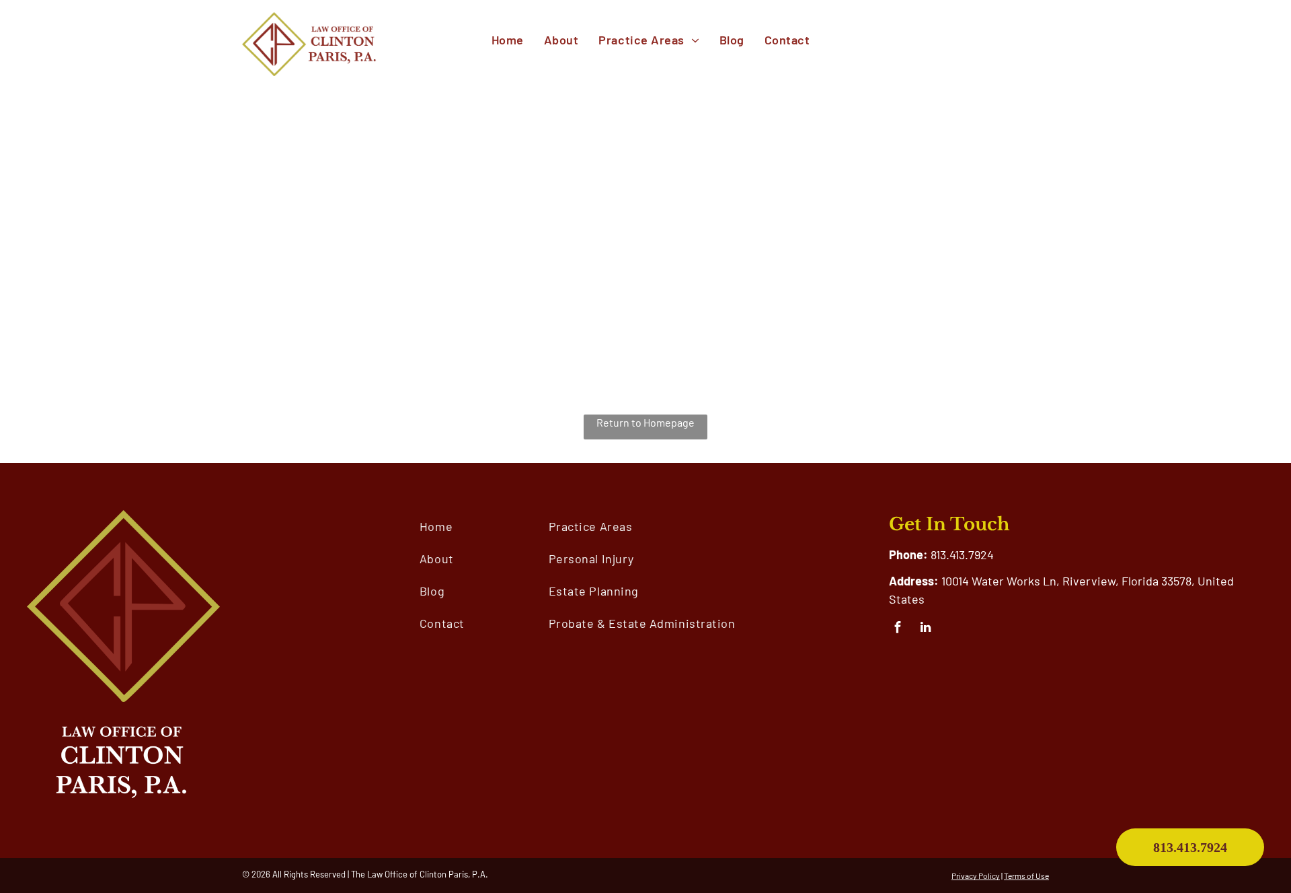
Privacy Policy (975, 875)
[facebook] (898, 629)
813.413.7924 (962, 554)
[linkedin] (925, 629)
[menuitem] (507, 40)
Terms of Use (1026, 875)
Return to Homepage (645, 422)
